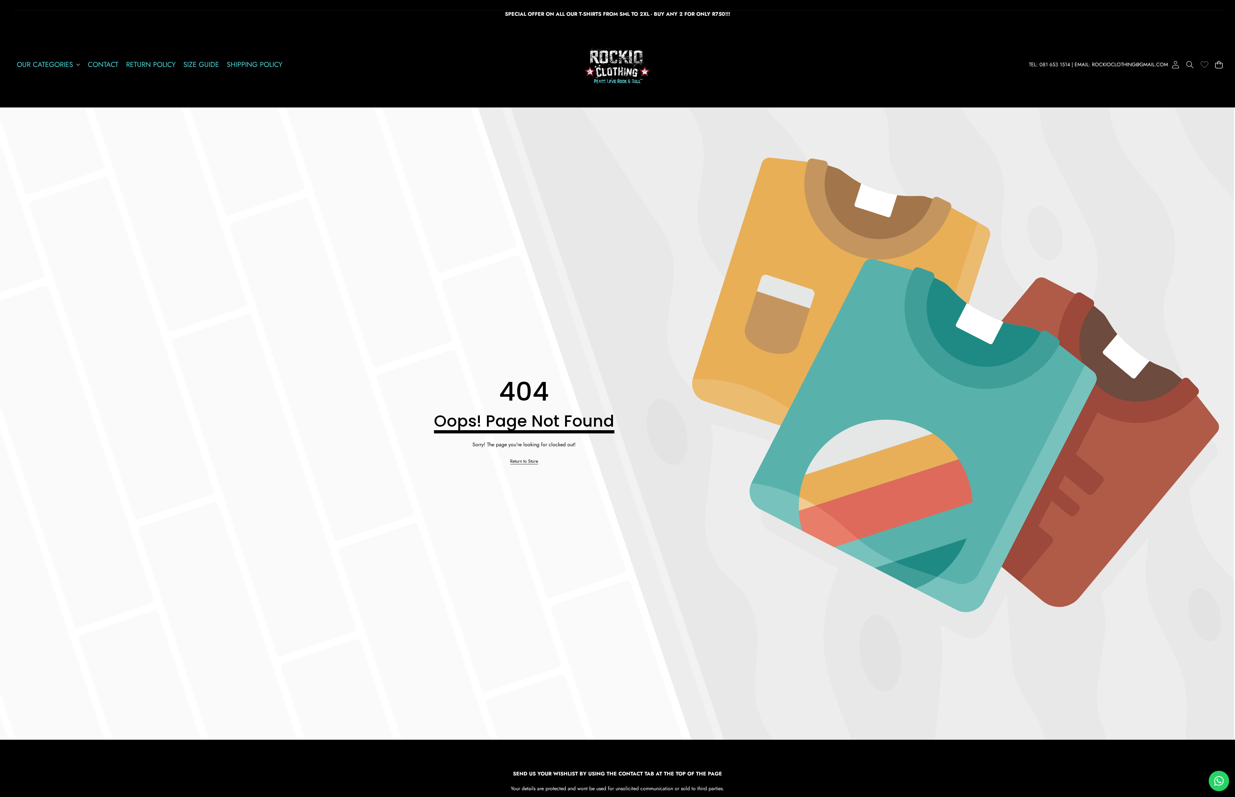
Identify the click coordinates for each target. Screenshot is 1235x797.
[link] (1204, 64)
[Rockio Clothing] (617, 64)
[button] (1190, 64)
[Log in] (1175, 64)
